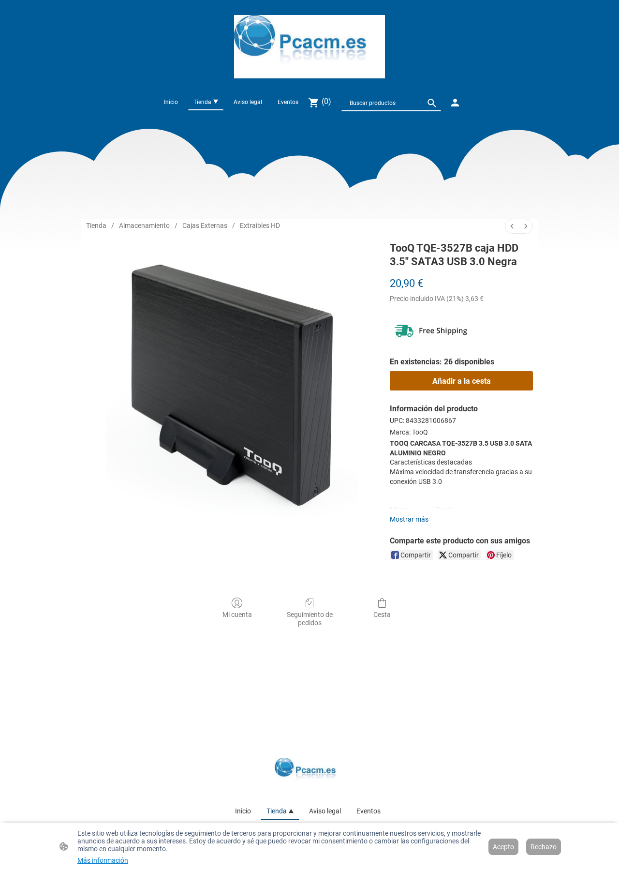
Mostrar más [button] (409, 519)
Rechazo (544, 847)
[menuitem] (512, 226)
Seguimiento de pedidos (310, 619)
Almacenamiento (144, 225)
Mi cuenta (237, 614)
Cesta (382, 614)
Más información (102, 860)
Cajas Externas (204, 225)
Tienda (96, 225)
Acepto (503, 847)
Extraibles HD (260, 225)
